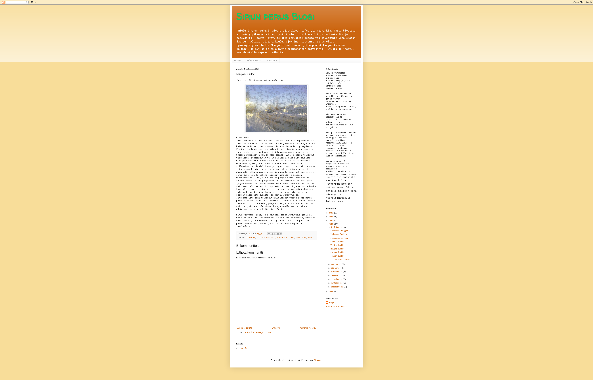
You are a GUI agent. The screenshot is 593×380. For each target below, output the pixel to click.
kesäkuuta (336, 275)
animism (252, 237)
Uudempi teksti (244, 328)
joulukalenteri (281, 237)
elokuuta (336, 268)
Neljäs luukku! (338, 248)
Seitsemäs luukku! (339, 238)
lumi (292, 237)
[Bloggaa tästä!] (271, 233)
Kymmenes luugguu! (339, 230)
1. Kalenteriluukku (340, 259)
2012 (331, 291)
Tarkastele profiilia (336, 306)
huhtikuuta (337, 283)
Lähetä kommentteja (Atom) (257, 332)
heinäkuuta (337, 271)
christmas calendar (265, 237)
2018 (331, 212)
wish (310, 237)
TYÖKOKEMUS (253, 60)
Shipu (331, 302)
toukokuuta (337, 279)
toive (303, 237)
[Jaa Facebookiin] (277, 233)
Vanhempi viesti (308, 328)
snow (298, 237)
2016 (331, 220)
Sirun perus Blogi (275, 16)
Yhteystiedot (271, 60)
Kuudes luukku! (338, 241)
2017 (331, 216)
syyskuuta (336, 264)
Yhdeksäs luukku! (339, 234)
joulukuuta (337, 227)
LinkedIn (243, 348)
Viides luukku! (338, 245)
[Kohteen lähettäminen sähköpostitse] (268, 233)
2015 (331, 224)
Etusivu (237, 60)
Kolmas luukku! (338, 252)
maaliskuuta (337, 286)
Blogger (317, 360)
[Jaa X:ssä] (274, 233)
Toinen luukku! (338, 256)
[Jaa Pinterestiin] (280, 233)
